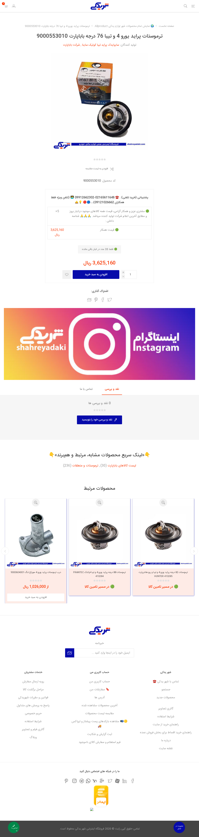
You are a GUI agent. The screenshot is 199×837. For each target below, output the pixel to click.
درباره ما (166, 740)
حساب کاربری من (99, 681)
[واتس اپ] (88, 781)
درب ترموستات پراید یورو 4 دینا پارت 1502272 (36, 572)
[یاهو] (94, 781)
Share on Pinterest (96, 300)
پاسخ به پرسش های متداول (33, 705)
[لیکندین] (124, 781)
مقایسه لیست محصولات (99, 713)
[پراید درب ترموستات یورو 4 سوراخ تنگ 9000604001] (99, 536)
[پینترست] (66, 781)
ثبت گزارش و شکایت (99, 734)
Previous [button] (194, 551)
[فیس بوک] (133, 781)
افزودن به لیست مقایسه (97, 169)
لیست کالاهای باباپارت (122, 465)
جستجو (165, 689)
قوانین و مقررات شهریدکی (33, 697)
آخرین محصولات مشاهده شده (100, 705)
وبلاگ (33, 737)
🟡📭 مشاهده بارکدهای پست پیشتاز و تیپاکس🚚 (99, 724)
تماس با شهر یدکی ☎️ (166, 681)
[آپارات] (117, 781)
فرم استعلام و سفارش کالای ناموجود (99, 742)
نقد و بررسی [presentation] (112, 389)
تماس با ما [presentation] (86, 389)
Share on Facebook (103, 300)
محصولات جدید (165, 697)
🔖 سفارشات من (99, 689)
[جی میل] (102, 781)
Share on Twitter (109, 300)
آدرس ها (99, 697)
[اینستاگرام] (74, 781)
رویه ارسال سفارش (33, 681)
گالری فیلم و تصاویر (33, 729)
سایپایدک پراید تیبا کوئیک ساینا (100, 45)
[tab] (112, 389)
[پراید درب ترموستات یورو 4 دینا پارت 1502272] (35, 536)
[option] (163, 547)
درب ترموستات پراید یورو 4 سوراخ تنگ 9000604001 (99, 572)
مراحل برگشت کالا (33, 689)
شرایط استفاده (165, 716)
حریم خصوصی (33, 713)
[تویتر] (110, 781)
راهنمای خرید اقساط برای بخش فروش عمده (166, 732)
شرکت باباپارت (71, 45)
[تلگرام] (81, 781)
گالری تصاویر (165, 708)
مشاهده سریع (163, 502)
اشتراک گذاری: (99, 291)
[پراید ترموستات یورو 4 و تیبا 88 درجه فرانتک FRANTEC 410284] (163, 536)
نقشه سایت (166, 748)
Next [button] (5, 551)
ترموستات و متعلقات (85, 465)
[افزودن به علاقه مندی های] (66, 274)
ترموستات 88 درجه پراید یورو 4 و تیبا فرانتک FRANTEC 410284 (163, 574)
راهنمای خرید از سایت (166, 724)
